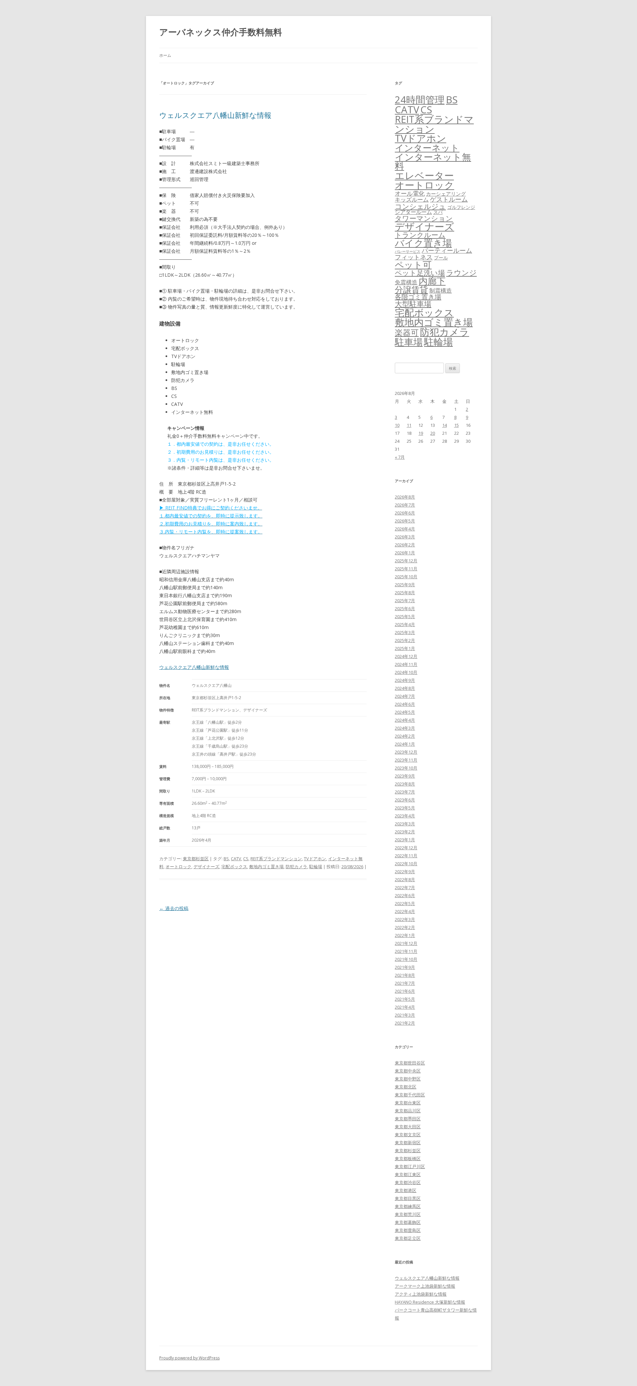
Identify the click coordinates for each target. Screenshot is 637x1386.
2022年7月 (405, 887)
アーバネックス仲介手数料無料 (220, 32)
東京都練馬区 (408, 1206)
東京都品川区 (408, 1111)
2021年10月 (406, 959)
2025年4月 (405, 624)
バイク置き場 (423, 242)
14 (444, 425)
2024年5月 (405, 712)
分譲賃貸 (411, 289)
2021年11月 (406, 951)
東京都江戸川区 (410, 1166)
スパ (438, 212)
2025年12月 (406, 561)
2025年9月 (405, 585)
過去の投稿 (173, 908)
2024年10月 (406, 672)
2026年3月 (405, 537)
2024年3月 (405, 728)
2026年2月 (405, 545)
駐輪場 (315, 867)
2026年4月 (405, 529)
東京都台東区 (408, 1103)
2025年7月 (405, 600)
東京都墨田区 (408, 1119)
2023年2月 (405, 832)
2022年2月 (405, 927)
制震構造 (440, 290)
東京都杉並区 (196, 859)
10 (397, 425)
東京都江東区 (408, 1174)
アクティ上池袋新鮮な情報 (421, 1294)
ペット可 (413, 264)
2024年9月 (405, 680)
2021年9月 (405, 967)
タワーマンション (424, 218)
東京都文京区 (408, 1135)
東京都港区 (405, 1190)
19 (420, 433)
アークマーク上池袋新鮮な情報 (425, 1286)
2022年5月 (405, 903)
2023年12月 (406, 752)
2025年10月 (406, 577)
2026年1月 (405, 553)
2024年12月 (406, 656)
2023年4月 (405, 816)
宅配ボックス (234, 867)
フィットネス (414, 256)
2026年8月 (405, 497)
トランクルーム (420, 234)
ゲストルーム (449, 199)
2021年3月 (405, 1015)
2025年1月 (405, 648)
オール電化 (410, 193)
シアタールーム (413, 212)
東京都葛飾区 (408, 1222)
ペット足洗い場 (420, 272)
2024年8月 (405, 688)
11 (409, 425)
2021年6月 (405, 991)
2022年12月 (406, 848)
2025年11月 (406, 569)
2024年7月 (405, 696)
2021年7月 (405, 983)
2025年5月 (405, 616)
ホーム (165, 55)
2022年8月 (405, 879)
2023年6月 (405, 800)
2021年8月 (405, 975)
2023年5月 (405, 808)
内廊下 (432, 281)
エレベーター (424, 175)
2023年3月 (405, 824)
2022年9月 (405, 872)
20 (432, 433)
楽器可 (407, 332)
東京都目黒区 (408, 1198)
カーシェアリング (446, 193)
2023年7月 (405, 792)
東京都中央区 (408, 1071)
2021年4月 (405, 1007)
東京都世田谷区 (410, 1063)
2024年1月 (405, 744)
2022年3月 (405, 919)
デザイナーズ (206, 867)
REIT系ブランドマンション (276, 859)
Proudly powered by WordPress (189, 1358)
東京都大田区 (408, 1127)
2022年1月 (405, 935)
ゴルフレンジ (461, 207)
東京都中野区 (408, 1079)
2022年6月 (405, 895)
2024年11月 (406, 664)
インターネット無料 (433, 161)
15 (456, 425)
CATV (236, 859)
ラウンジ (461, 272)
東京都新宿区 (408, 1143)
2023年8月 (405, 784)
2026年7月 (405, 505)
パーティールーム (447, 250)
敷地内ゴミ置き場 (266, 867)
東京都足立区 (408, 1238)
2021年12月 (406, 943)
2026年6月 (405, 513)
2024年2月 (405, 736)
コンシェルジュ (420, 206)
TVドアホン (315, 859)
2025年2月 (405, 640)
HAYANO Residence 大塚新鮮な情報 (430, 1302)
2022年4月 (405, 911)
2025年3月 (405, 632)
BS (226, 859)
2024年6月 (405, 704)
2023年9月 (405, 776)
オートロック (178, 867)
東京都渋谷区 (408, 1182)
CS (245, 859)
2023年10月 (406, 768)
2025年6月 (405, 608)
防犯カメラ (296, 867)
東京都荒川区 (408, 1214)
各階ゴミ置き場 (418, 296)
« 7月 (400, 457)
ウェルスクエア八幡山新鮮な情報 (215, 115)
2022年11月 (406, 856)
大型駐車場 (413, 304)
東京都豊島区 (408, 1230)
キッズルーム (412, 199)
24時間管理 (420, 99)
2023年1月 (405, 840)
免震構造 (406, 282)
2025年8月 (405, 593)
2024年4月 (405, 720)
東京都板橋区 (408, 1158)
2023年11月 (406, 760)
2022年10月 (406, 864)
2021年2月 (405, 1023)
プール (441, 257)
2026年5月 (405, 521)
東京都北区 (405, 1087)
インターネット (427, 147)
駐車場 (409, 342)
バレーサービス (407, 251)
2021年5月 (405, 999)
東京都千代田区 (410, 1095)
